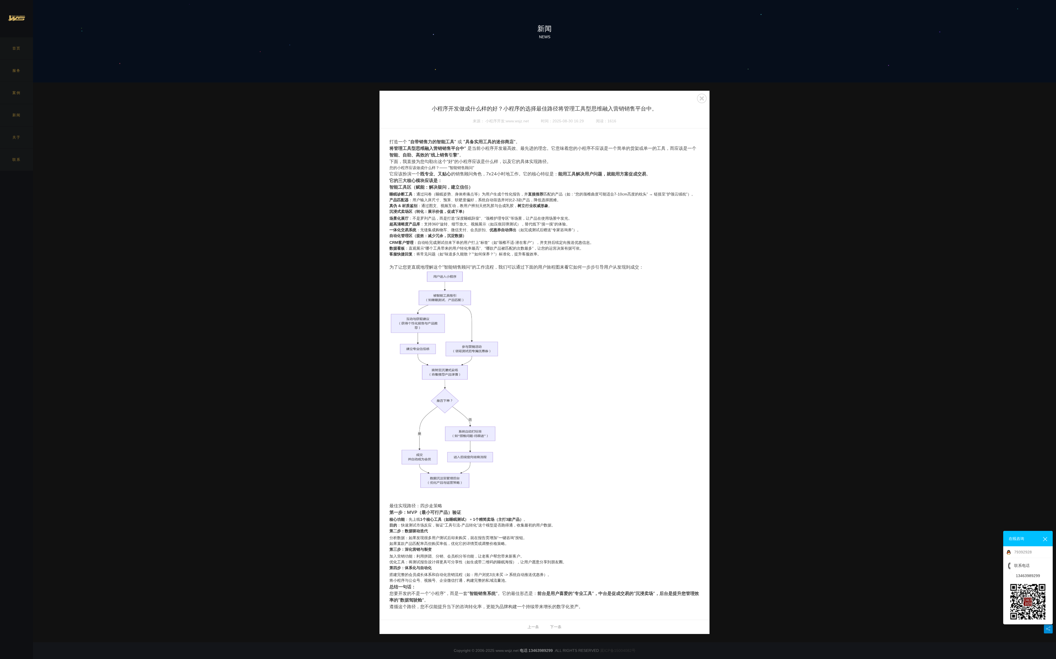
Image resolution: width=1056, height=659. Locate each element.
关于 (16, 137)
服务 (16, 70)
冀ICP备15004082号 (618, 650)
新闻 (16, 115)
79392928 (1023, 552)
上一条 (533, 627)
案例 (16, 93)
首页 (16, 48)
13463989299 (1028, 575)
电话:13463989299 (536, 650)
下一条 (556, 627)
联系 (16, 160)
